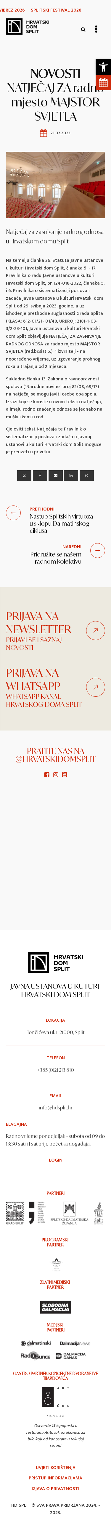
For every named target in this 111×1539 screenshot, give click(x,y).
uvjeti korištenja (55, 1468)
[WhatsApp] (87, 475)
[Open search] (83, 29)
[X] (24, 475)
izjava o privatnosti (55, 1489)
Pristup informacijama (55, 1478)
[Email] (56, 475)
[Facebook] (40, 475)
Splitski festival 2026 (56, 10)
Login (55, 1160)
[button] (103, 67)
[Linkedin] (71, 475)
